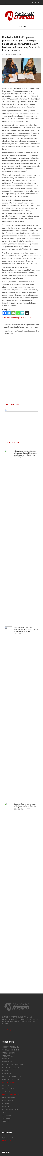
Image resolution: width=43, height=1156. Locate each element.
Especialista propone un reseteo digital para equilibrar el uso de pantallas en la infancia (25, 806)
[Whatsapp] (18, 313)
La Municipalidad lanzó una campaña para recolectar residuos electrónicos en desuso (26, 629)
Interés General (10, 318)
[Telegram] (9, 313)
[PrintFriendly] (22, 313)
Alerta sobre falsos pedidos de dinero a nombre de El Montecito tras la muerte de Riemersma (25, 453)
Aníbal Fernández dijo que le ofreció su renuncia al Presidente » (21, 332)
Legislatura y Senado (23, 318)
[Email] (13, 313)
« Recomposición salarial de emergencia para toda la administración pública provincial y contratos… (21, 326)
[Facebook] (5, 313)
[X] (27, 313)
